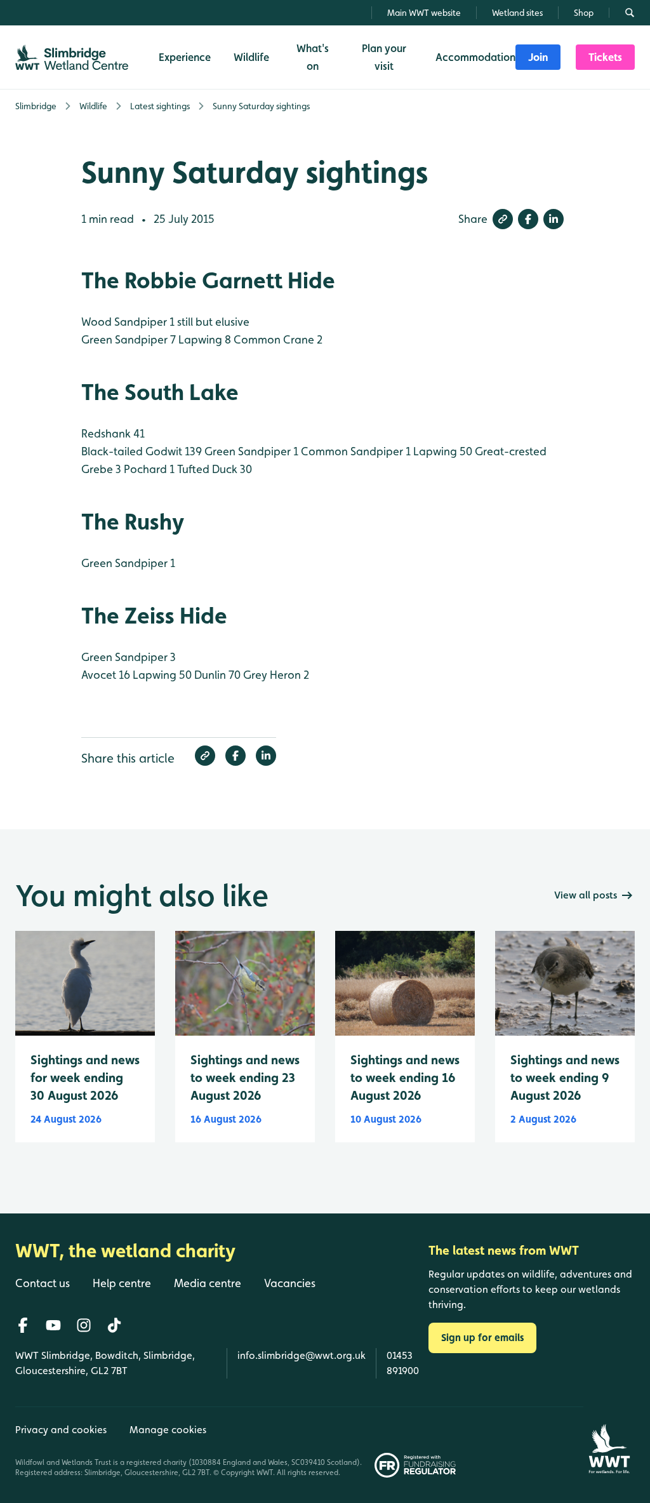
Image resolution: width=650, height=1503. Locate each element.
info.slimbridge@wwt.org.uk (301, 1355)
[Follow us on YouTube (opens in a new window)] (53, 1325)
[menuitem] (537, 57)
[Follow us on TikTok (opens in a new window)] (114, 1325)
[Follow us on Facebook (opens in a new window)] (22, 1325)
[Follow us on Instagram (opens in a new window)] (83, 1325)
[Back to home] (609, 1442)
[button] (503, 219)
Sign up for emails (482, 1338)
